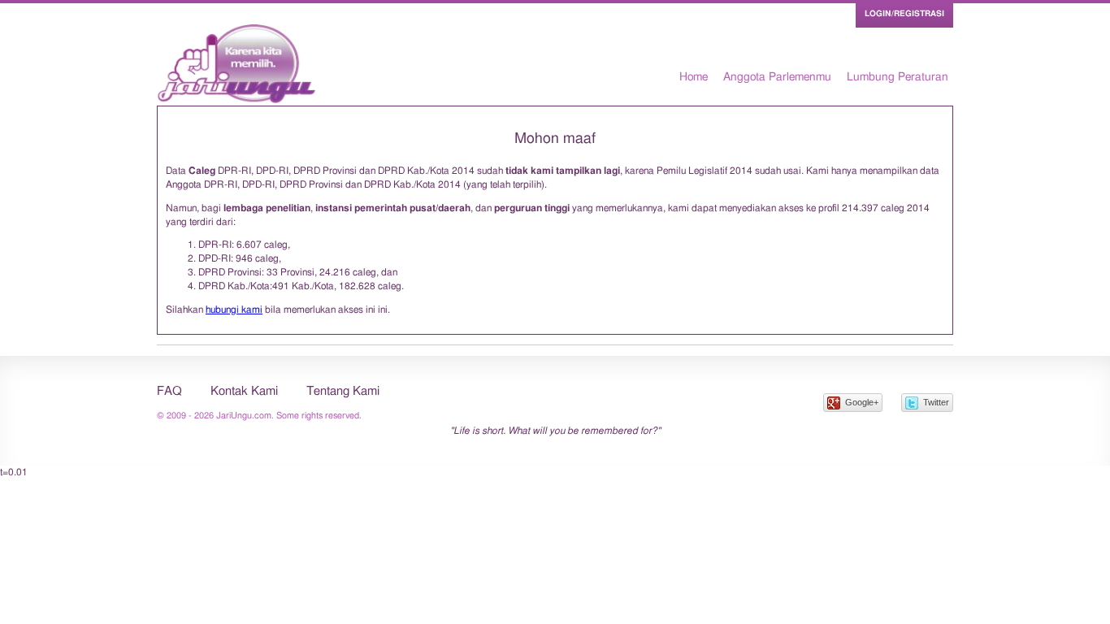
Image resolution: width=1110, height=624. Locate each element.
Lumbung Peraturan (897, 77)
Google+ (861, 402)
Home (693, 77)
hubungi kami (234, 309)
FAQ (169, 391)
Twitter (936, 402)
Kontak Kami (244, 391)
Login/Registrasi (904, 14)
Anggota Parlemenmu (777, 77)
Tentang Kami (342, 391)
